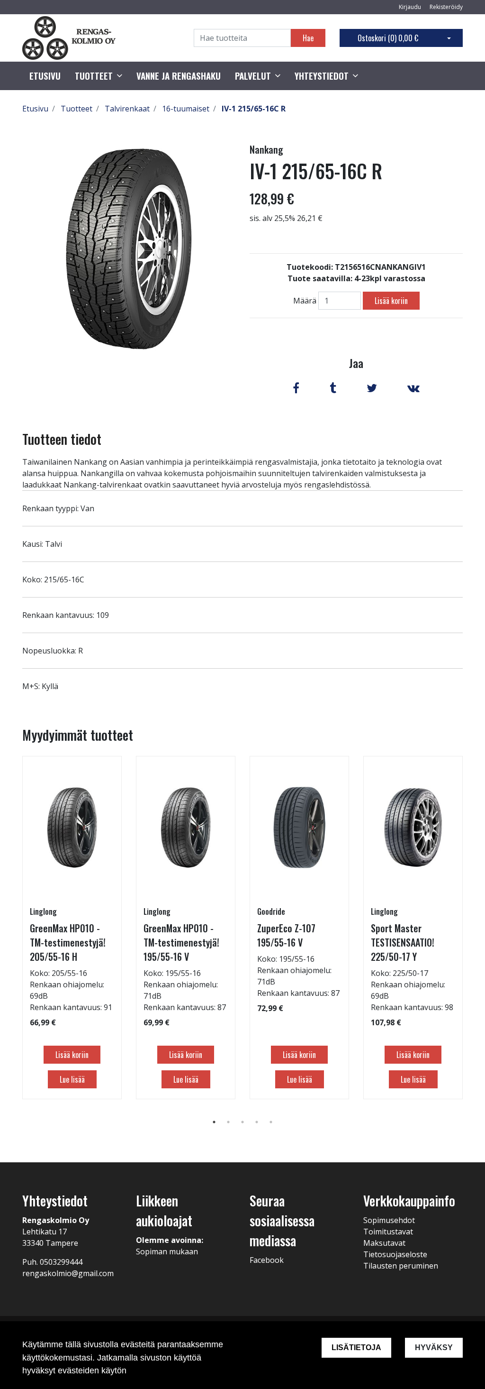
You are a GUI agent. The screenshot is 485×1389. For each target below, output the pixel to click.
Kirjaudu (410, 7)
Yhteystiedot (322, 76)
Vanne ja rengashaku (178, 76)
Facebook (267, 1260)
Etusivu (45, 76)
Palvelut (253, 76)
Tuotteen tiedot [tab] (61, 439)
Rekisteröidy (446, 7)
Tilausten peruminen (400, 1265)
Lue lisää (72, 1079)
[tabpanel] (72, 927)
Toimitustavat (388, 1231)
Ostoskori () (388, 38)
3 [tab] (242, 1122)
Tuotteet (94, 76)
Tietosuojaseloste (395, 1254)
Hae (308, 38)
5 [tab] (271, 1122)
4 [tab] (256, 1122)
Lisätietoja (356, 1347)
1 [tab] (214, 1122)
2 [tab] (228, 1122)
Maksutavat (384, 1243)
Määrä (304, 300)
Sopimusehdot (389, 1220)
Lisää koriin (391, 300)
